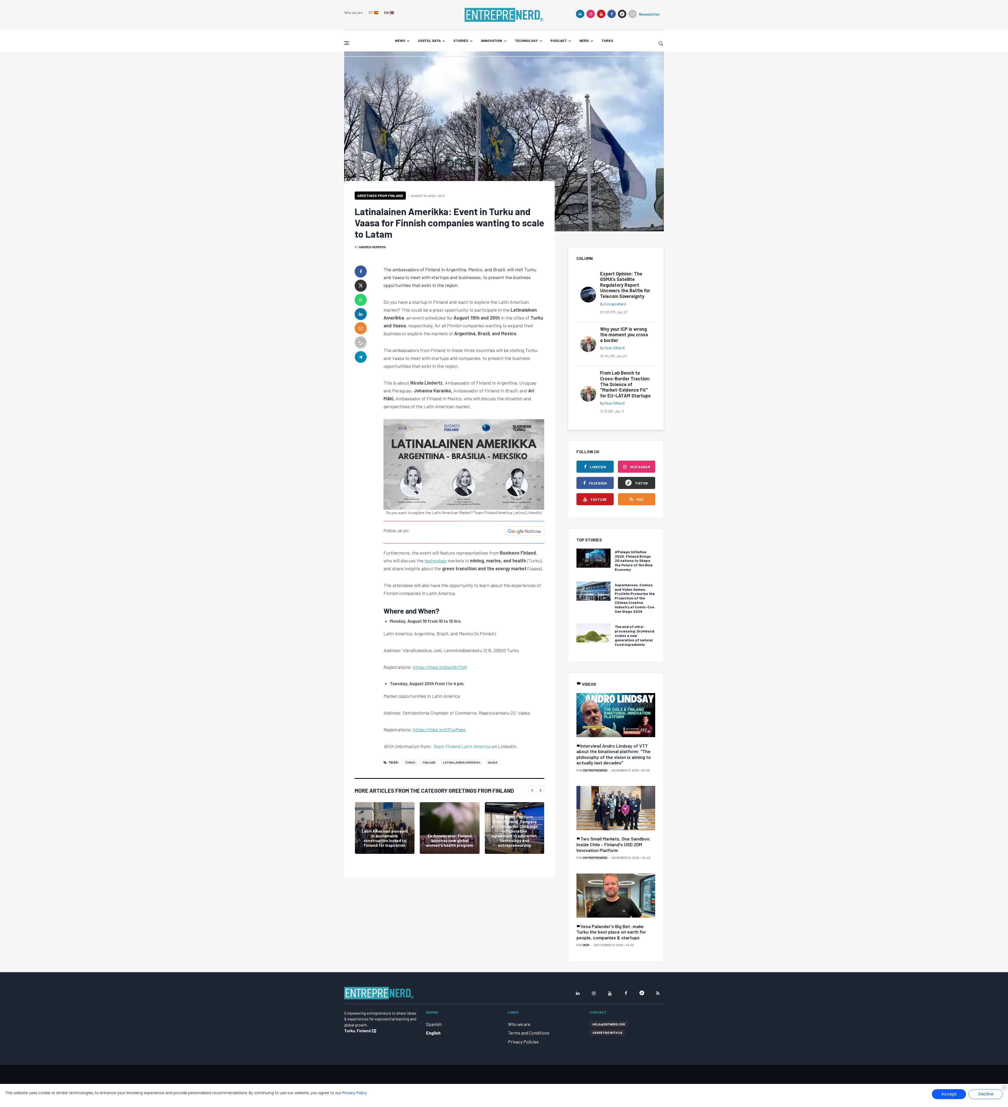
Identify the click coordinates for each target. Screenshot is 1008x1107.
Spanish (434, 1024)
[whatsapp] (361, 300)
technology (435, 560)
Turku (607, 40)
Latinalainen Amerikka (461, 762)
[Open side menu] (346, 43)
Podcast (558, 40)
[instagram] (590, 14)
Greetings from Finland (380, 195)
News (400, 40)
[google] (622, 14)
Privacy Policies (523, 1041)
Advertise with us (607, 1032)
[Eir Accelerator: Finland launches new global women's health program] (449, 828)
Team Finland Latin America (461, 746)
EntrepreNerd (615, 304)
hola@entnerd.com (608, 1024)
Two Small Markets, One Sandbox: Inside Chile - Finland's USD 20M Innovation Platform (613, 844)
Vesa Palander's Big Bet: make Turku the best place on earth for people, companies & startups (611, 931)
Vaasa (492, 762)
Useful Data (429, 40)
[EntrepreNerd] (504, 14)
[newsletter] (632, 14)
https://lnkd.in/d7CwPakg (439, 729)
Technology (526, 40)
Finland (429, 762)
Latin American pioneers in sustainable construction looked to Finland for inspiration (385, 838)
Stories (460, 40)
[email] (361, 328)
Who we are (353, 12)
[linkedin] (580, 14)
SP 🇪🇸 (373, 12)
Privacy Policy (354, 1092)
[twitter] (361, 286)
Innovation (491, 40)
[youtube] (601, 14)
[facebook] (611, 14)
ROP (586, 945)
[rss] (658, 993)
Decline (986, 1094)
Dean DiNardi (615, 347)
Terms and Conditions (528, 1032)
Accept (949, 1094)
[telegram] (361, 356)
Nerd (584, 40)
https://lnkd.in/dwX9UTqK (440, 667)
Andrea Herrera (372, 247)
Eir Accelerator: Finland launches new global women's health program (449, 840)
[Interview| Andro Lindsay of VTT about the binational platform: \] (615, 715)
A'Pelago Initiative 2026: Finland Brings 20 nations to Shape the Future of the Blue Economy (634, 561)
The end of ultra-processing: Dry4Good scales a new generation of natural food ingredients (634, 635)
